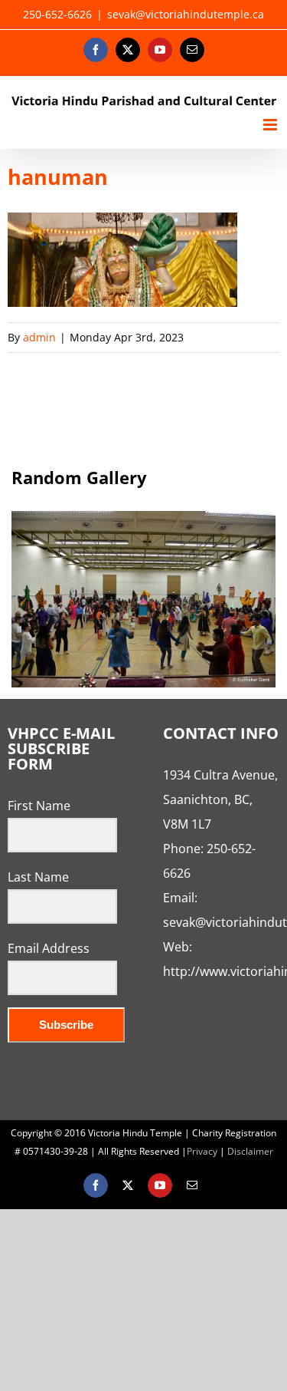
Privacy (202, 1151)
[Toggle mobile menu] (271, 125)
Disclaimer (250, 1151)
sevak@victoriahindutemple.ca (185, 14)
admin (39, 337)
